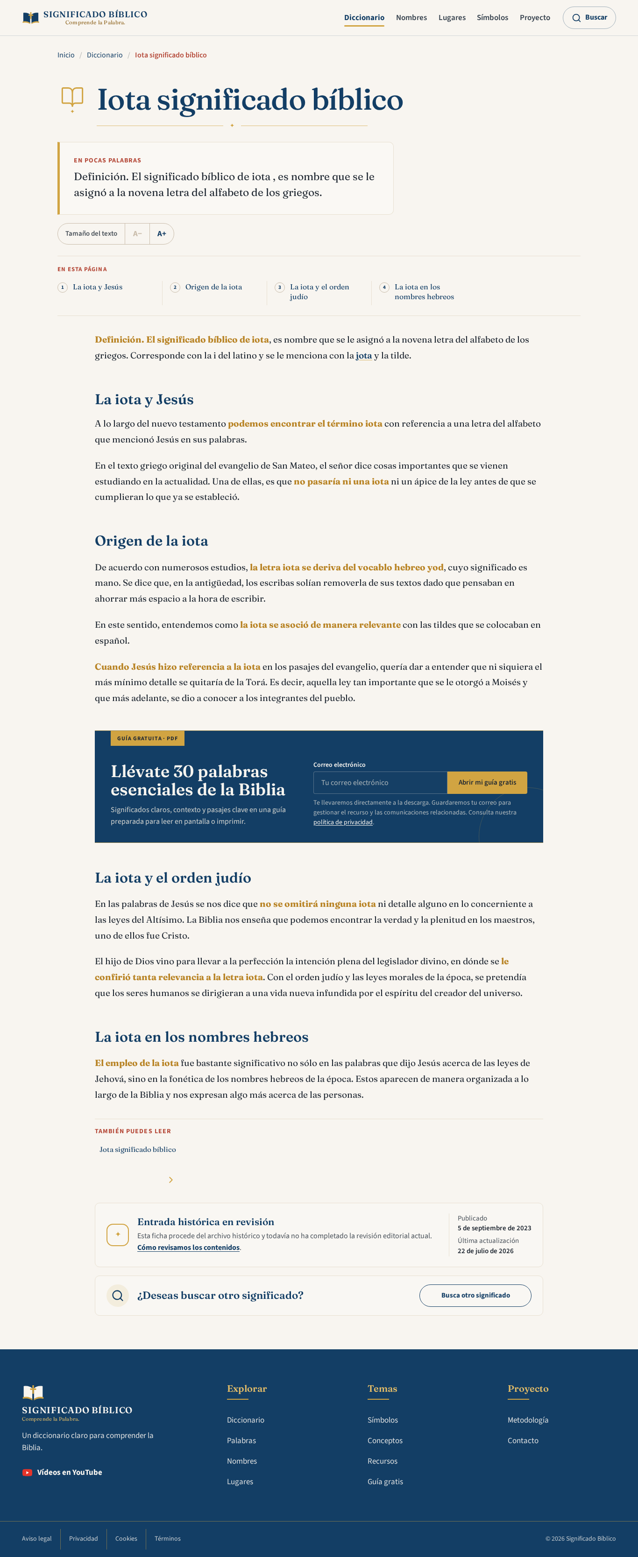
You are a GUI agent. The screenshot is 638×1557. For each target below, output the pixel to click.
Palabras (241, 1440)
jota (364, 355)
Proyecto (535, 17)
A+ (161, 233)
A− (137, 233)
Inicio (66, 55)
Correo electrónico (339, 765)
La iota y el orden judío (319, 291)
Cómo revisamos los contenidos (188, 1247)
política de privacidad (343, 822)
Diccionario (364, 17)
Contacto (523, 1440)
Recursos (382, 1461)
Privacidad (83, 1538)
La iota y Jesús (97, 286)
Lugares (452, 17)
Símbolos (492, 17)
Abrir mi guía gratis (487, 782)
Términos (168, 1538)
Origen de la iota (213, 286)
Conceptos (385, 1440)
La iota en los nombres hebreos (424, 291)
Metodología (528, 1420)
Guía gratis (385, 1481)
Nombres (411, 17)
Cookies (126, 1538)
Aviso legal (37, 1538)
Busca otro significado (475, 1295)
